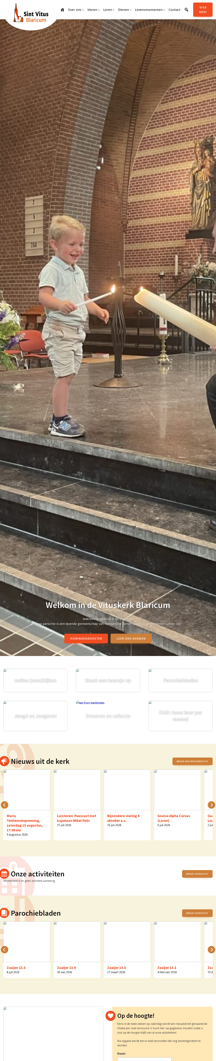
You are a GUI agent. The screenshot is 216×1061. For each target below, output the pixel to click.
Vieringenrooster (86, 638)
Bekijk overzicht (197, 873)
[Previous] (4, 805)
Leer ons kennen (131, 638)
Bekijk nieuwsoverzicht (192, 761)
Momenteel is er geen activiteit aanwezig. (29, 881)
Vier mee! (203, 9)
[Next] (211, 805)
